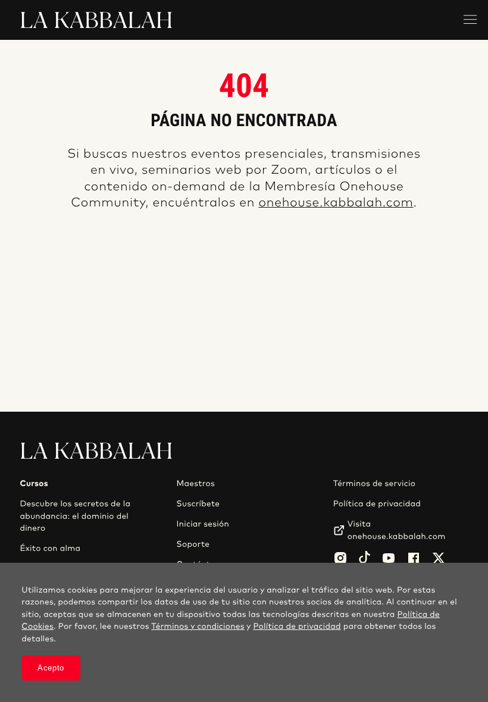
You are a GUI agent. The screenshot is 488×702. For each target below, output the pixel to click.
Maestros (196, 484)
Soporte (193, 544)
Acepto (50, 667)
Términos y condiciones (197, 626)
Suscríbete (198, 504)
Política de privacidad (377, 504)
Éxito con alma (50, 548)
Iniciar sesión (203, 524)
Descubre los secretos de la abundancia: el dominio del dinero (75, 516)
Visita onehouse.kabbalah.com (397, 530)
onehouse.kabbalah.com (335, 203)
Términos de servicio (374, 484)
